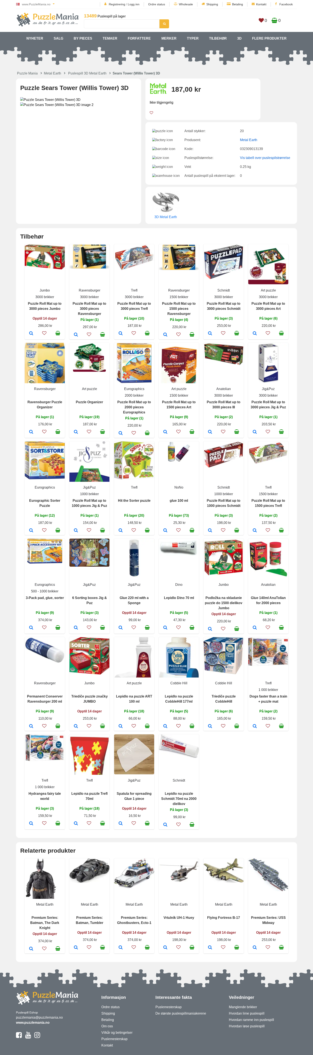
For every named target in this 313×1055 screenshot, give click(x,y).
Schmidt (223, 290)
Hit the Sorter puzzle (134, 500)
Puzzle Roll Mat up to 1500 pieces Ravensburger (179, 309)
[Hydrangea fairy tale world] (31, 823)
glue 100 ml (179, 500)
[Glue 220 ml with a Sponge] (121, 628)
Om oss (107, 1026)
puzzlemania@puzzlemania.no (39, 1017)
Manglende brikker (243, 1007)
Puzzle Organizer (89, 402)
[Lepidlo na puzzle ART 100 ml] (121, 726)
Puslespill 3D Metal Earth (87, 73)
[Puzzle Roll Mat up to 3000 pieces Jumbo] (31, 333)
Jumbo (45, 290)
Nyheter (34, 38)
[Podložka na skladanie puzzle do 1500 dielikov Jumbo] (210, 629)
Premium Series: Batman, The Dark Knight (44, 923)
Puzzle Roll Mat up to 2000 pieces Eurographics (134, 407)
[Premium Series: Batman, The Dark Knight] (31, 949)
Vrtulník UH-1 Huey (179, 917)
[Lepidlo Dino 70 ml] (165, 628)
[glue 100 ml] (165, 530)
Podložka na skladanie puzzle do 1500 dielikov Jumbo (223, 603)
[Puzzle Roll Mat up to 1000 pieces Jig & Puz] (76, 530)
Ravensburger (89, 290)
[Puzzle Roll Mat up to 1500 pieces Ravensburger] (165, 335)
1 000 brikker (268, 690)
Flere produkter (269, 38)
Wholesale (186, 4)
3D (239, 38)
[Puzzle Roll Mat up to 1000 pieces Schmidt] (210, 530)
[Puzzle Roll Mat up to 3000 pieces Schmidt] (210, 333)
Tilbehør (218, 38)
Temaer (110, 38)
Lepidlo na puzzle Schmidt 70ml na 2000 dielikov (179, 799)
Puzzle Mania (27, 73)
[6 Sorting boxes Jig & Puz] (76, 628)
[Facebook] (19, 1037)
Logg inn (133, 4)
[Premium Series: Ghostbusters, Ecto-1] (121, 948)
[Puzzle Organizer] (76, 432)
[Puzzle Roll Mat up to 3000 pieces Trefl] (121, 333)
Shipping (212, 4)
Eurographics (134, 389)
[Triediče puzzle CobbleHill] (210, 726)
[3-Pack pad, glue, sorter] (31, 628)
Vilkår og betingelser (116, 1032)
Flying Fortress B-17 (223, 917)
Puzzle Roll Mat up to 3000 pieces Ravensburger (89, 309)
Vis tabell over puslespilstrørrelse (265, 158)
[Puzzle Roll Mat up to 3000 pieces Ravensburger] (76, 335)
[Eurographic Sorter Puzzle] (31, 530)
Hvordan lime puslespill (246, 1013)
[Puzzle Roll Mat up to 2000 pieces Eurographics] (121, 433)
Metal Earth (52, 73)
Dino (178, 584)
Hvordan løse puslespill (247, 1026)
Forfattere (139, 38)
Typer (193, 38)
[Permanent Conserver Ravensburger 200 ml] (31, 726)
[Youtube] (28, 1037)
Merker (169, 38)
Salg (58, 38)
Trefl (134, 290)
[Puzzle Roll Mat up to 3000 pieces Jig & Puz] (255, 432)
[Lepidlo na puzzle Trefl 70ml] (76, 823)
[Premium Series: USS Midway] (255, 948)
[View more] (45, 268)
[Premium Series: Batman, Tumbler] (76, 948)
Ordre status (156, 4)
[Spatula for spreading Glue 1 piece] (121, 823)
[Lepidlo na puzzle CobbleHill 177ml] (165, 726)
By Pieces (83, 38)
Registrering (117, 4)
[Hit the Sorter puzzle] (121, 530)
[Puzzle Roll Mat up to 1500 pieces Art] (165, 432)
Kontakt (261, 4)
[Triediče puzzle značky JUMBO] (76, 726)
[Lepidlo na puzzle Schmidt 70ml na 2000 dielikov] (165, 825)
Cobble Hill (178, 683)
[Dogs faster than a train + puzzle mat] (255, 726)
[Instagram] (37, 1037)
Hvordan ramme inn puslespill (251, 1020)
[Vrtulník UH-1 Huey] (165, 948)
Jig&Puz (268, 389)
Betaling (237, 4)
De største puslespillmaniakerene (180, 1013)
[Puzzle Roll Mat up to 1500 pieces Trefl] (255, 530)
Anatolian (223, 389)
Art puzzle (268, 290)
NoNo (178, 487)
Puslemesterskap (114, 1039)
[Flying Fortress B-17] (210, 948)
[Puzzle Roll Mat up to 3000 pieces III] (210, 432)
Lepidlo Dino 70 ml (179, 598)
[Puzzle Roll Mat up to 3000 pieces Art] (255, 333)
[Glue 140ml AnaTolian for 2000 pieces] (255, 628)
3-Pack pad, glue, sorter (45, 598)
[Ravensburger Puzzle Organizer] (31, 432)
